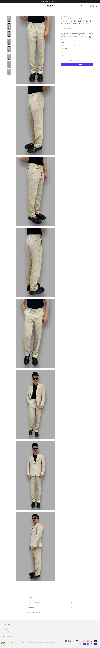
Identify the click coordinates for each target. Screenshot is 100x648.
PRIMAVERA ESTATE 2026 (22, 9)
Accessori (34, 9)
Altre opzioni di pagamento (76, 68)
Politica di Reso (7, 634)
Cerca (4, 627)
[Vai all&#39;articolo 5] (9, 49)
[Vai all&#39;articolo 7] (9, 64)
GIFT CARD (42, 9)
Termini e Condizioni (8, 636)
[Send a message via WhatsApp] (2, 643)
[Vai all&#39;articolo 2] (9, 26)
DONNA (59, 9)
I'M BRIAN (63, 16)
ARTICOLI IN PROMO (77, 9)
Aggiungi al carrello (76, 60)
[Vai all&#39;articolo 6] (9, 57)
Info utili (87, 9)
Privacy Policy (6, 632)
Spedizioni (5, 629)
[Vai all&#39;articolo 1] (9, 19)
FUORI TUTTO (51, 9)
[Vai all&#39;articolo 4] (9, 41)
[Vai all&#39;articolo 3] (9, 34)
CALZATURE (66, 9)
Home (11, 9)
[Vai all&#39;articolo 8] (9, 72)
